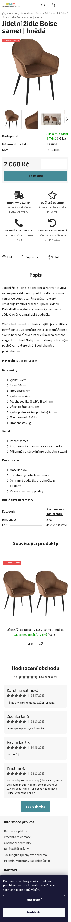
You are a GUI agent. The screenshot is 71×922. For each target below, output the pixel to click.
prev (4, 581)
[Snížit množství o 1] (44, 164)
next (67, 581)
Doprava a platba (15, 831)
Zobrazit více (35, 806)
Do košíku (35, 176)
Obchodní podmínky (17, 843)
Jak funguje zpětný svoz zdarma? (26, 855)
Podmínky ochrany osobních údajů (27, 861)
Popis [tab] (35, 275)
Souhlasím (34, 912)
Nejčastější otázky (16, 849)
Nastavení (34, 900)
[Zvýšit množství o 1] (64, 164)
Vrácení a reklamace (17, 837)
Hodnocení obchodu (35, 668)
